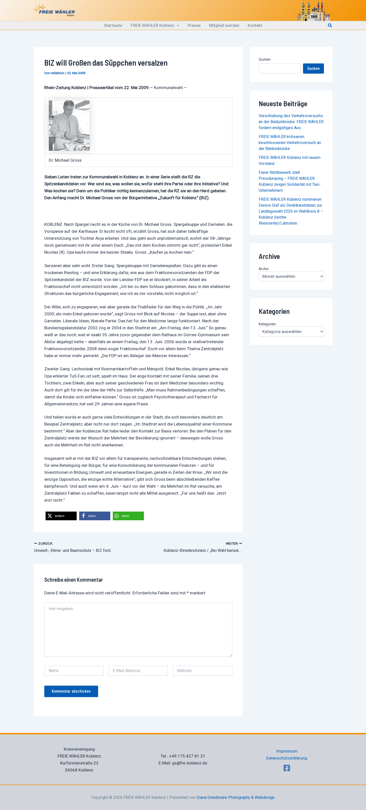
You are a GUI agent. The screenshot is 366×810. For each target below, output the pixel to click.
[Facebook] (287, 768)
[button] (176, 25)
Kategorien (267, 324)
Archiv (264, 269)
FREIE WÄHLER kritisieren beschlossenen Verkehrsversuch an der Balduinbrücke (290, 142)
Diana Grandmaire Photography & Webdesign (236, 797)
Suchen (265, 59)
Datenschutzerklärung (286, 758)
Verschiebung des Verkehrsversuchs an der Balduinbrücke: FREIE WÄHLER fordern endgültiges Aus (291, 121)
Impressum (287, 751)
